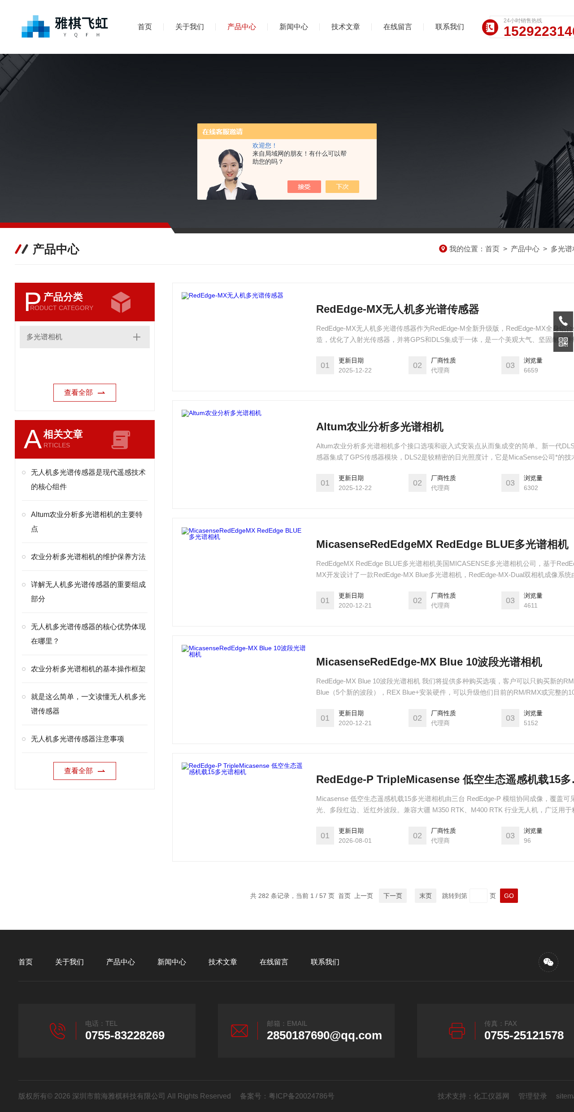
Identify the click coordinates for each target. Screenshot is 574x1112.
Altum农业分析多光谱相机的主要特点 (87, 522)
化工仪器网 (491, 1096)
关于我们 (189, 27)
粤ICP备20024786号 (302, 1096)
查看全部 (78, 392)
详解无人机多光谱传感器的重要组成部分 (88, 592)
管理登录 (532, 1096)
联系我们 (449, 27)
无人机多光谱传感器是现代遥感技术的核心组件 (88, 479)
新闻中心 (293, 27)
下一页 (392, 895)
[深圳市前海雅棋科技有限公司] (65, 27)
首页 (145, 27)
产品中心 (241, 27)
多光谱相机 (44, 337)
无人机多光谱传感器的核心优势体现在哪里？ (88, 634)
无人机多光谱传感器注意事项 (77, 739)
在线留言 (397, 27)
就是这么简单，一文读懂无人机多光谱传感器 (88, 704)
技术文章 (345, 27)
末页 (425, 895)
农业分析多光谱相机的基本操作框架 (88, 669)
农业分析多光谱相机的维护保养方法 (88, 556)
